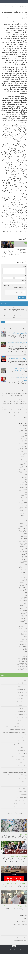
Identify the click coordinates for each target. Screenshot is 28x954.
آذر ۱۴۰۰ (25, 517)
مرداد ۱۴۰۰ (24, 523)
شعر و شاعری (23, 784)
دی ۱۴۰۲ (25, 476)
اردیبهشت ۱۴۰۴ (23, 449)
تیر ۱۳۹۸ (25, 564)
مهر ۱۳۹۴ (25, 638)
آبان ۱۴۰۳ (25, 459)
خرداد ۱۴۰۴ (24, 448)
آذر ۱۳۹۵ (25, 615)
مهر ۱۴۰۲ (25, 481)
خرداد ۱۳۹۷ (24, 585)
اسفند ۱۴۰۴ (24, 433)
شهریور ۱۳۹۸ (24, 561)
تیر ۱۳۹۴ (25, 643)
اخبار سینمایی (23, 711)
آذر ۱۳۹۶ (25, 595)
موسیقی (10, 370)
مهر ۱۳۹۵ (25, 618)
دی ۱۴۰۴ (25, 436)
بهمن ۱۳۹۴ (24, 631)
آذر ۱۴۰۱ (25, 497)
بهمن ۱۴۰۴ (24, 435)
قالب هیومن (8, 949)
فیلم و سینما (23, 794)
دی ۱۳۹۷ (25, 574)
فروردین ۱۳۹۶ (24, 608)
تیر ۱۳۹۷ (25, 584)
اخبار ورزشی (23, 750)
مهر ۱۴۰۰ (25, 520)
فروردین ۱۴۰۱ (24, 510)
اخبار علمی (5, 5)
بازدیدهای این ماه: (23, 666)
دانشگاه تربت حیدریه (21, 921)
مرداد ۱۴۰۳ (24, 464)
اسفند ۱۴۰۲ (24, 472)
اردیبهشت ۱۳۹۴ (23, 646)
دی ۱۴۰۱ (25, 495)
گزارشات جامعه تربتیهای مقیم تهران (17, 729)
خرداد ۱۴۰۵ (24, 430)
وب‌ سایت (24, 280)
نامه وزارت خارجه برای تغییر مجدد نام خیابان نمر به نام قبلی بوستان (20, 251)
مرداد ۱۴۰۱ (24, 503)
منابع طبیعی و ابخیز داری (20, 806)
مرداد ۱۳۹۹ (24, 543)
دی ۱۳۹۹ (25, 535)
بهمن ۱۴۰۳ (24, 454)
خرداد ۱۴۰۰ (24, 526)
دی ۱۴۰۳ (25, 456)
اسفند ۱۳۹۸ (24, 551)
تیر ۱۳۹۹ (25, 544)
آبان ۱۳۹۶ (25, 597)
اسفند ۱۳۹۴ (24, 629)
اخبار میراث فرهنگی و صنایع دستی (18, 744)
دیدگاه (24, 266)
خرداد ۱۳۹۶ (24, 605)
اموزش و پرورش (22, 759)
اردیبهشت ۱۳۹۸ (23, 567)
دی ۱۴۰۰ (25, 515)
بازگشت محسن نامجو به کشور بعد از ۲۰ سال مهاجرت (14, 412)
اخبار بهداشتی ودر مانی (12, 342)
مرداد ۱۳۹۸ (24, 562)
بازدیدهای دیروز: (23, 661)
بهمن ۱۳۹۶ (24, 592)
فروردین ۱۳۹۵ (24, 628)
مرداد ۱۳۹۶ (24, 602)
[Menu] (26, 1)
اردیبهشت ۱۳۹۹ (23, 548)
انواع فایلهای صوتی (22, 769)
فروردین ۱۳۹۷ (24, 589)
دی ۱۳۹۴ (25, 633)
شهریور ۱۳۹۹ (24, 541)
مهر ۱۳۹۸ (25, 559)
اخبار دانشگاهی (17, 5)
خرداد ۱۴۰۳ (24, 467)
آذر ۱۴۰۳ (25, 458)
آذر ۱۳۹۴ (25, 634)
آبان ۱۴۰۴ (25, 440)
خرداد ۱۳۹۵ (24, 625)
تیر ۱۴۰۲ (25, 485)
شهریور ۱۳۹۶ (24, 600)
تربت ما (20, 1)
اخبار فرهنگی (23, 6)
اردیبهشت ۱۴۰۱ (23, 508)
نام (13, 275)
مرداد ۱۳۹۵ (24, 621)
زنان (25, 781)
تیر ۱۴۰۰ (25, 525)
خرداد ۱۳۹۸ (24, 566)
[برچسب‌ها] (24, 328)
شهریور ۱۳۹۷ (24, 580)
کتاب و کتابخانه (23, 797)
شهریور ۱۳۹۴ (24, 639)
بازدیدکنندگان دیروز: (22, 663)
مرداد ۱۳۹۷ (24, 582)
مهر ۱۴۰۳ (25, 461)
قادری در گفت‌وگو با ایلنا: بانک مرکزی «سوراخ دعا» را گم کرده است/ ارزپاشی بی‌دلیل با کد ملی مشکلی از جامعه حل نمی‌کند (17, 336)
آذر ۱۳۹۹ (25, 536)
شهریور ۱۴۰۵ (24, 425)
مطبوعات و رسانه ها (16, 6)
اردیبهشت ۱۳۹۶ (23, 607)
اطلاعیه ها (23, 753)
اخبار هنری (22, 370)
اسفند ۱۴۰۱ (24, 492)
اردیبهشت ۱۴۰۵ (23, 431)
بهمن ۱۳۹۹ (24, 533)
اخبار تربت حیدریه (22, 933)
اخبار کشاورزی (23, 737)
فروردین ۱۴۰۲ (24, 490)
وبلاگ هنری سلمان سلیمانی (20, 940)
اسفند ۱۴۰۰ (24, 512)
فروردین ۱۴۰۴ (24, 451)
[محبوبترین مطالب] (11, 328)
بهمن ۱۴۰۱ (24, 494)
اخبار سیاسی (10, 5)
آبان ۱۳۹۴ (25, 636)
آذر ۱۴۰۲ (25, 477)
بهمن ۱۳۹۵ (24, 611)
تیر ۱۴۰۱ (25, 505)
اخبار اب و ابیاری (22, 686)
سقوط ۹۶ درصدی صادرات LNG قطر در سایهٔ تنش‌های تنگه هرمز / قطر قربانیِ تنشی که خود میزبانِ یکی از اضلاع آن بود (17, 363)
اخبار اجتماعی (23, 5)
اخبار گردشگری (22, 740)
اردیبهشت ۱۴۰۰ (23, 528)
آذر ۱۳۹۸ (25, 556)
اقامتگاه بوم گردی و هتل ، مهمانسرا (18, 756)
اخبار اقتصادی (19, 332)
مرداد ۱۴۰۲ (24, 484)
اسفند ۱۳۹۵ (24, 610)
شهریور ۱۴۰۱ (24, 502)
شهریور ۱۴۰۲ (24, 482)
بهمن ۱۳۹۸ (24, 553)
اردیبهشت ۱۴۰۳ (23, 469)
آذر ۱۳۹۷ (25, 575)
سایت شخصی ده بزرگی (21, 937)
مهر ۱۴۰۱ (25, 500)
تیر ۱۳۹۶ (25, 603)
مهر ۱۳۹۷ (25, 579)
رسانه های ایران (22, 930)
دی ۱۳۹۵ (25, 613)
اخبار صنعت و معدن (11, 358)
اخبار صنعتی (22, 333)
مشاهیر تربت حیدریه (21, 800)
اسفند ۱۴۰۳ (24, 453)
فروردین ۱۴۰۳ (24, 471)
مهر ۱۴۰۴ (25, 441)
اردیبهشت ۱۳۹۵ (23, 626)
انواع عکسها (23, 766)
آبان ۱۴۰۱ (25, 499)
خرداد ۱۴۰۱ (24, 507)
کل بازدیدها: (24, 669)
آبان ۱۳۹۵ (25, 616)
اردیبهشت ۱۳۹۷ (23, 587)
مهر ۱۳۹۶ (25, 598)
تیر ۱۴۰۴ (25, 446)
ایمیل (24, 275)
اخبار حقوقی (14, 332)
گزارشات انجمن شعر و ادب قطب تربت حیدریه (15, 726)
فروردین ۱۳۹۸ (24, 569)
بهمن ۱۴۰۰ (24, 513)
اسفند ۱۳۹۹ (24, 531)
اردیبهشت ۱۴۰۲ (23, 489)
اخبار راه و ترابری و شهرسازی (19, 705)
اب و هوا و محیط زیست (21, 683)
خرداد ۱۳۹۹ (24, 546)
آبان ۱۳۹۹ (25, 538)
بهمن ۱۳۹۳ (24, 651)
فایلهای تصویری (22, 791)
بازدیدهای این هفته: (23, 664)
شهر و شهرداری (22, 788)
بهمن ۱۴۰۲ (24, 474)
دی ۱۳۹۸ (25, 554)
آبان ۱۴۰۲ (25, 479)
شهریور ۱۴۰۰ (24, 521)
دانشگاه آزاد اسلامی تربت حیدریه (19, 924)
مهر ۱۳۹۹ (25, 539)
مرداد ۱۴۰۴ (24, 445)
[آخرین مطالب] (4, 328)
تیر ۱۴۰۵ (25, 428)
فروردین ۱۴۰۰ (24, 530)
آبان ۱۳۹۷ (25, 577)
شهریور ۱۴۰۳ (24, 463)
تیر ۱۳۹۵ (25, 623)
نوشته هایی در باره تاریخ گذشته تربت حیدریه (16, 813)
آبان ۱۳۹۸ (25, 557)
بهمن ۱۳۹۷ (24, 572)
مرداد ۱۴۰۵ (24, 427)
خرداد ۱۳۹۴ (24, 644)
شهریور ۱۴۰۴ (24, 443)
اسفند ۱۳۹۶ (24, 590)
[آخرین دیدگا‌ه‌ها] (17, 328)
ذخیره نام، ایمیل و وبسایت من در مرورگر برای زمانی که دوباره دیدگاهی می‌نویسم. (14, 286)
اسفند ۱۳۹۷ (24, 571)
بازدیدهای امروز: (23, 658)
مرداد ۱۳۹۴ (24, 641)
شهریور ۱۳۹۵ (24, 620)
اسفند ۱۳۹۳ (24, 649)
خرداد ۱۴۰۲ (24, 487)
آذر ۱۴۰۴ (25, 438)
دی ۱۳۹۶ (25, 593)
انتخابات (24, 762)
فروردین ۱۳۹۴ (24, 648)
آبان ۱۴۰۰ (25, 518)
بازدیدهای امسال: (23, 668)
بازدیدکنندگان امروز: (22, 660)
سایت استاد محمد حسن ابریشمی (19, 927)
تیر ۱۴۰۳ (25, 466)
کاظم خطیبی (22, 17)
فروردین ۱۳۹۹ (24, 549)
